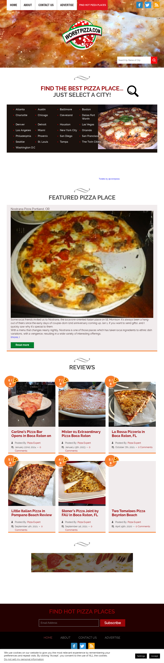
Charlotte (21, 115)
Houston (65, 124)
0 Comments (145, 447)
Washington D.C (25, 147)
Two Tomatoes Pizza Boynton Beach (128, 513)
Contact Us (46, 5)
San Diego (66, 136)
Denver (20, 124)
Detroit (42, 124)
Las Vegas (88, 124)
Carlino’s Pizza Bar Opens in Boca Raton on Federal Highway (31, 436)
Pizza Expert (34, 442)
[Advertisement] (84, 168)
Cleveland (66, 115)
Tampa (64, 141)
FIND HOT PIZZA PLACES (92, 5)
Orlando (87, 130)
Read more (22, 344)
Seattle (20, 141)
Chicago (43, 115)
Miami (41, 130)
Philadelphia (23, 136)
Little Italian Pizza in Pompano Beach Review (31, 513)
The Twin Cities (91, 141)
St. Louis (43, 141)
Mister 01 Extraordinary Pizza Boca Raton (81, 434)
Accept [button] (154, 656)
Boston (86, 109)
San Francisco (90, 136)
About (28, 5)
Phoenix (43, 136)
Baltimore (66, 109)
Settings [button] (141, 656)
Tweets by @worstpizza (109, 179)
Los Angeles (23, 130)
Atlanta (20, 109)
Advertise (67, 5)
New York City (68, 130)
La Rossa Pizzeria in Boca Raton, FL (128, 434)
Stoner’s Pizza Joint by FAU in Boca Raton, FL (80, 513)
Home (13, 5)
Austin (42, 109)
